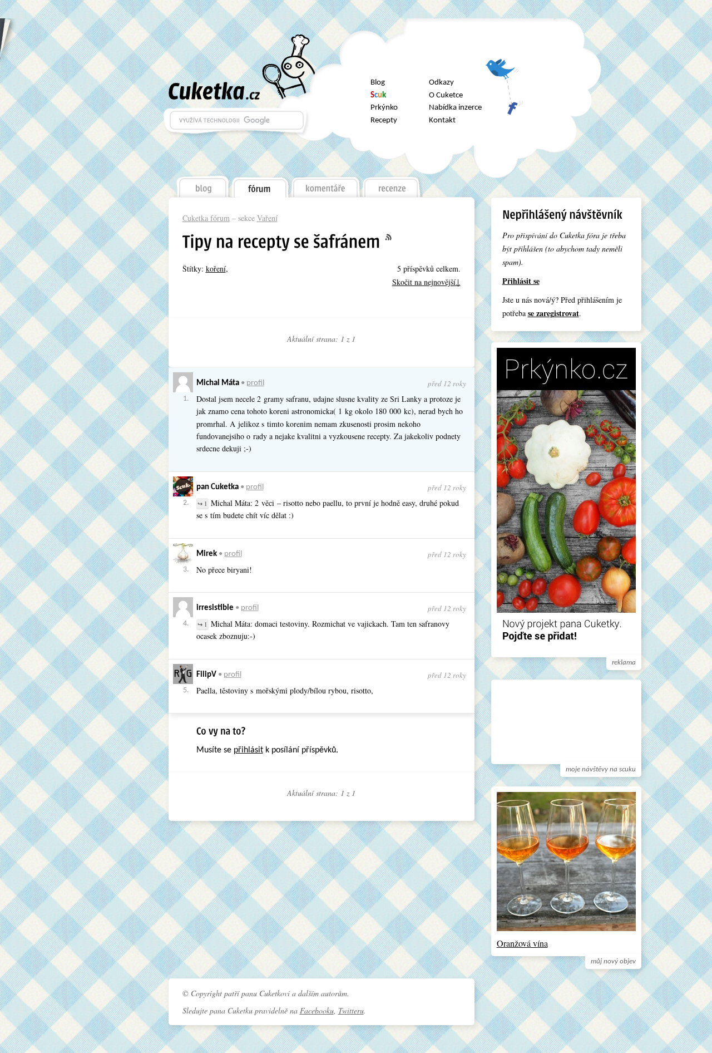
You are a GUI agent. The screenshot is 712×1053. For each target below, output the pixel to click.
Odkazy (441, 82)
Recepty (383, 120)
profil (255, 383)
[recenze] (392, 184)
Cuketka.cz (214, 91)
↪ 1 (202, 503)
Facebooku (317, 1010)
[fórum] (260, 185)
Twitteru (351, 1010)
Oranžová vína (522, 943)
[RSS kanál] (395, 237)
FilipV (206, 675)
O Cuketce (446, 95)
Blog (377, 82)
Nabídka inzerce (455, 108)
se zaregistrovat (553, 313)
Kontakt (442, 120)
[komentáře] (326, 184)
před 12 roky (447, 383)
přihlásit (248, 750)
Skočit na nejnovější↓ (426, 282)
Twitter (503, 73)
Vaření (267, 218)
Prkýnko (384, 108)
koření (216, 268)
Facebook (503, 102)
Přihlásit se (521, 281)
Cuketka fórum (206, 218)
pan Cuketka (217, 487)
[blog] (202, 184)
